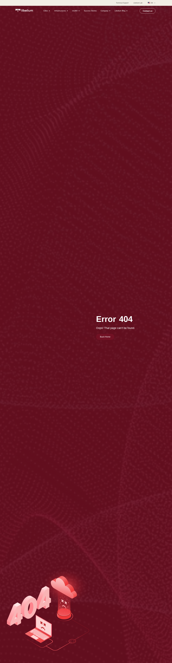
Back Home (105, 337)
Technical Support (122, 3)
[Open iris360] (79, 11)
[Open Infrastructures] (67, 11)
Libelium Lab (137, 3)
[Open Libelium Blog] (127, 11)
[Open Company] (110, 11)
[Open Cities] (49, 11)
